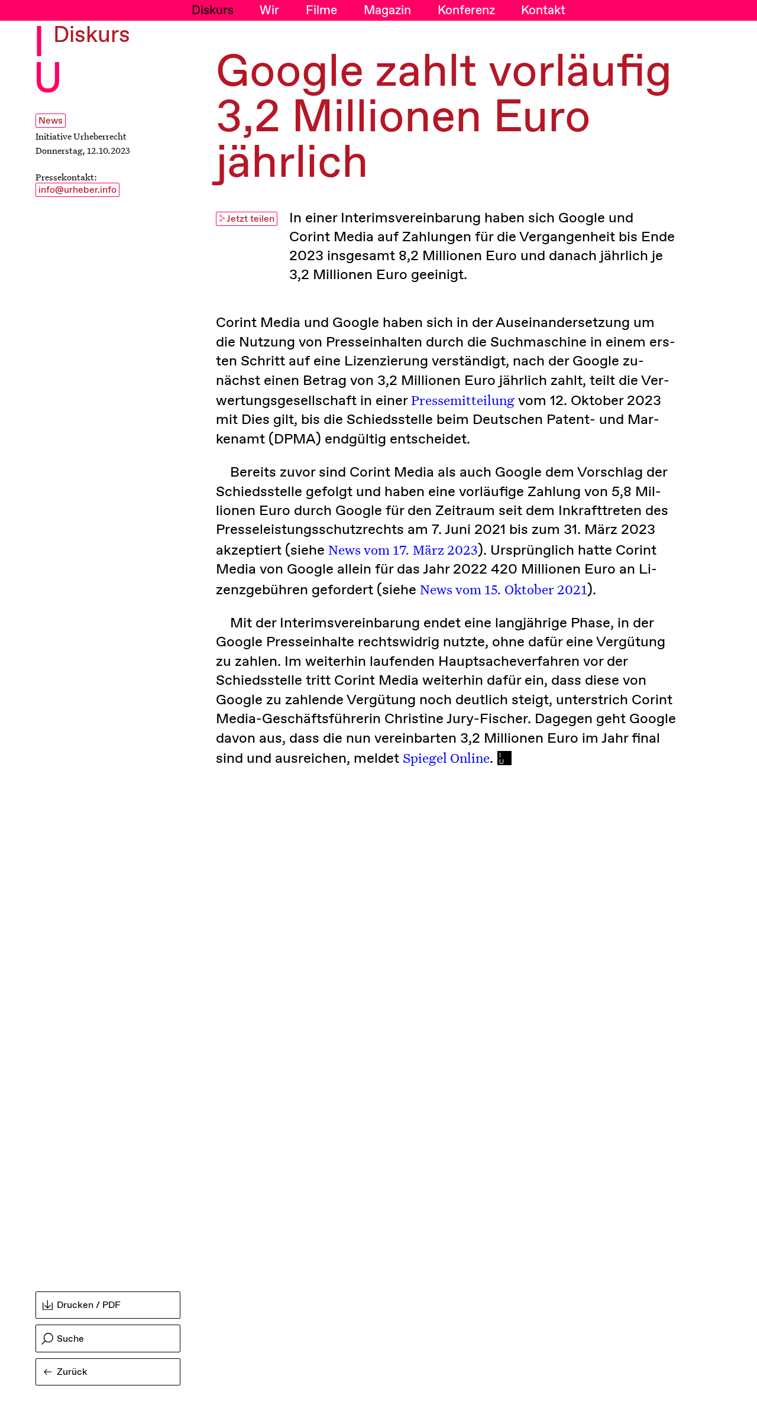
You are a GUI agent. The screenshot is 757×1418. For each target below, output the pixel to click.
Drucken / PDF (89, 1305)
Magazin (387, 10)
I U (48, 62)
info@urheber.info (77, 190)
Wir (269, 10)
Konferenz (466, 10)
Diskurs (213, 10)
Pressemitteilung (463, 400)
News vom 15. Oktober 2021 (503, 589)
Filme (321, 10)
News (50, 121)
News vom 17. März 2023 (403, 549)
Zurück (72, 1372)
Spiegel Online (446, 757)
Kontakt (543, 10)
